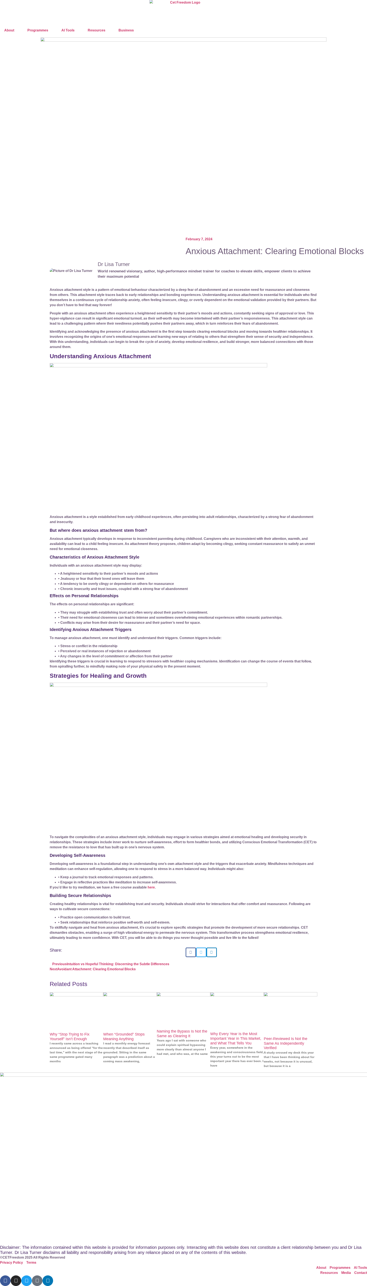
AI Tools (68, 30)
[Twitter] (26, 1280)
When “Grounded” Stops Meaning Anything (124, 1036)
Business (126, 30)
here (151, 887)
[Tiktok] (37, 1280)
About (9, 30)
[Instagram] (16, 1280)
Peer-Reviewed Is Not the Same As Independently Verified (285, 1043)
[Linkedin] (47, 1280)
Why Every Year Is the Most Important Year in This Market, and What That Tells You (235, 1038)
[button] (191, 952)
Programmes (37, 30)
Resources (96, 30)
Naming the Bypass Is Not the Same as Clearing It (182, 1033)
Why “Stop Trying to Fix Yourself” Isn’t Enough (69, 1036)
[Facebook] (5, 1280)
